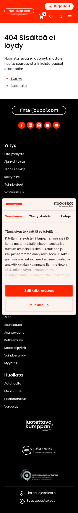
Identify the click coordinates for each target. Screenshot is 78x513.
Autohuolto (12, 383)
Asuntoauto (13, 325)
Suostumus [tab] (14, 216)
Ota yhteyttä (14, 154)
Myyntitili (11, 363)
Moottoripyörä (15, 348)
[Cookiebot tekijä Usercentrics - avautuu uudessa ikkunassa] (55, 204)
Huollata (13, 375)
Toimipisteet (13, 184)
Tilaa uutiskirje (15, 169)
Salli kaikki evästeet (39, 290)
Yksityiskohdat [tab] (40, 216)
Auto (7, 317)
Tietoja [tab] (65, 216)
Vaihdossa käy (15, 355)
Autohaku (18, 85)
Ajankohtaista (14, 161)
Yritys (10, 145)
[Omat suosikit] (51, 17)
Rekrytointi (12, 177)
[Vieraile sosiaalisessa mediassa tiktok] (47, 125)
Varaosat (11, 406)
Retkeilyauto (13, 340)
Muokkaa (36, 305)
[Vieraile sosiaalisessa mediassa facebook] (21, 125)
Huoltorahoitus (15, 399)
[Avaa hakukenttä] (60, 17)
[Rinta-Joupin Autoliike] (19, 12)
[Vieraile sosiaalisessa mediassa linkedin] (30, 125)
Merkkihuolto (13, 391)
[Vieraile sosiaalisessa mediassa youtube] (56, 125)
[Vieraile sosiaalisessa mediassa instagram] (39, 125)
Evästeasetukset (41, 500)
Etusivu (16, 78)
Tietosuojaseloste (41, 493)
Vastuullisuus (14, 192)
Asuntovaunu (14, 332)
